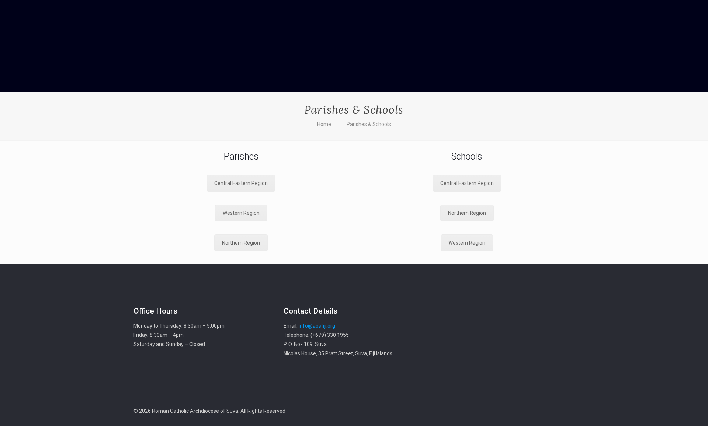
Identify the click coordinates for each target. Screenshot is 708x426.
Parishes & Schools (369, 124)
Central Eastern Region (241, 183)
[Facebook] (508, 411)
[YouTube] (528, 411)
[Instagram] (538, 411)
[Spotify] (548, 411)
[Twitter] (518, 411)
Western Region (241, 213)
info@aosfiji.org (317, 326)
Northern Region (241, 243)
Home (324, 124)
